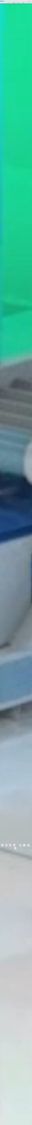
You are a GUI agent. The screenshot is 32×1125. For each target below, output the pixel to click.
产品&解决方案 (13, 3)
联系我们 (23, 2)
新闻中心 (18, 2)
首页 (9, 2)
